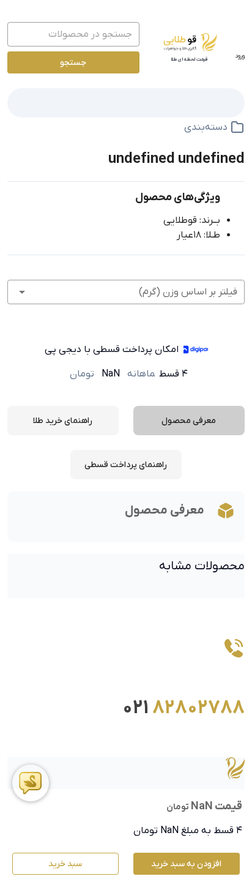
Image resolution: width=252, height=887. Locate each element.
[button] (126, 292)
